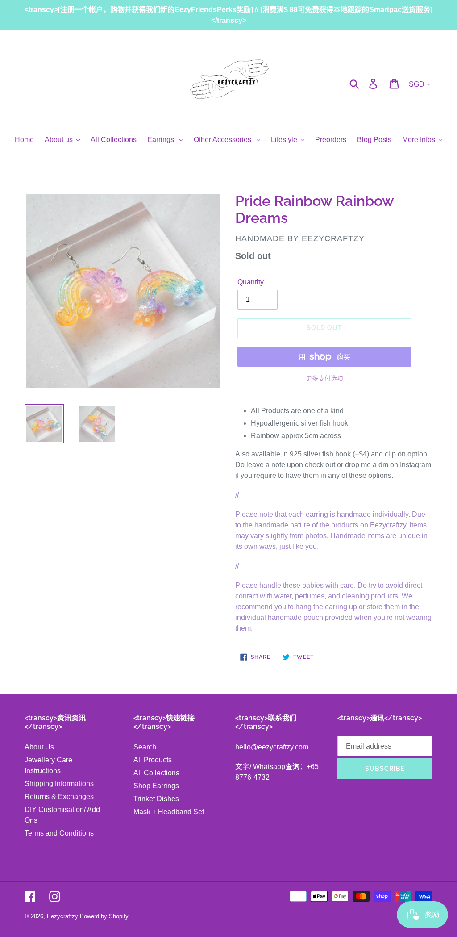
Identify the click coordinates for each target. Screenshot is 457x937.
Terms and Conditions (59, 833)
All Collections (156, 773)
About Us (39, 747)
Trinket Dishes (156, 799)
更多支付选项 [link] (324, 378)
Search (144, 747)
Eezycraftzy (62, 916)
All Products (152, 760)
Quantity (250, 282)
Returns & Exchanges (59, 796)
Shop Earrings (156, 786)
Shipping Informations (59, 783)
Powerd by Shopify (104, 916)
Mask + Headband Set (168, 812)
